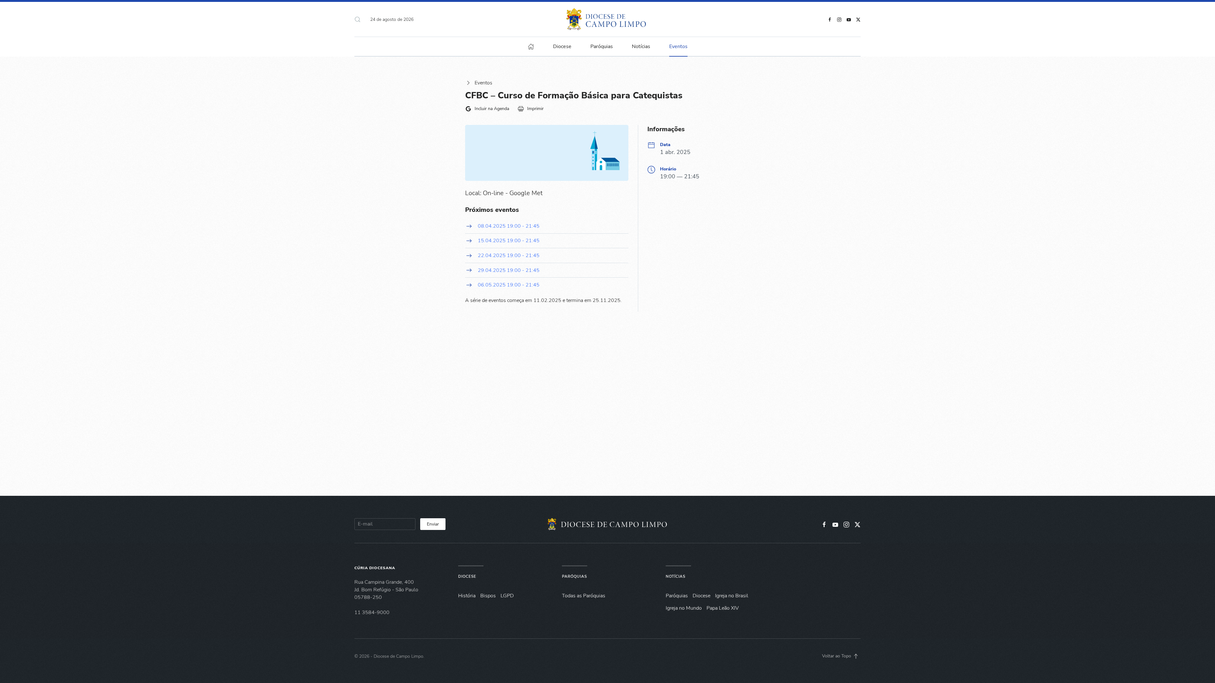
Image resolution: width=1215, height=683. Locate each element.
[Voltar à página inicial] (607, 19)
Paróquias (601, 46)
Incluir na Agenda (492, 109)
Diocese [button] (562, 46)
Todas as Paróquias (583, 595)
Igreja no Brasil (731, 595)
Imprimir (535, 109)
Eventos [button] (678, 46)
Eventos (483, 82)
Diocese (467, 576)
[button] (357, 19)
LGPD (507, 595)
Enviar (433, 524)
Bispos (488, 595)
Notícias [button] (641, 46)
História (467, 595)
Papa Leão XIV (723, 608)
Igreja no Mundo (684, 608)
